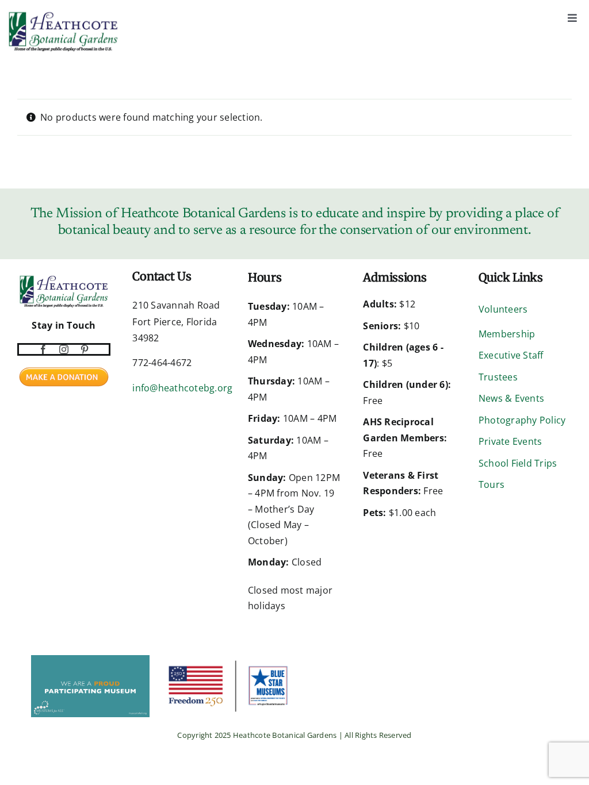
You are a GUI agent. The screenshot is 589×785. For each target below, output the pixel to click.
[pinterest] (84, 349)
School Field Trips (518, 463)
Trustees (498, 377)
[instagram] (63, 349)
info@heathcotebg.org (182, 388)
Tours (491, 484)
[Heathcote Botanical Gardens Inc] (18, 662)
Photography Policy (522, 420)
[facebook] (43, 349)
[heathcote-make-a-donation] (63, 366)
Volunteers (503, 309)
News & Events (511, 398)
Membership (507, 334)
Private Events (510, 441)
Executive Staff (511, 355)
